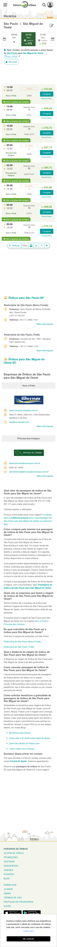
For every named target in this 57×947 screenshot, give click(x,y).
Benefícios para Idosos (19, 732)
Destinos (9, 861)
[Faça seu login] (50, 4)
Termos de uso (13, 897)
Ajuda (7, 906)
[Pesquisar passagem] (44, 4)
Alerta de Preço (14, 853)
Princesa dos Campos (14, 624)
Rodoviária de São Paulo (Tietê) (19, 646)
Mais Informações (45, 323)
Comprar (47, 94)
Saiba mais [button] (28, 931)
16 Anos (8, 889)
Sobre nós (10, 884)
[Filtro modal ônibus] (31, 245)
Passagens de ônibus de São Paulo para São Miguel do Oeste (28, 586)
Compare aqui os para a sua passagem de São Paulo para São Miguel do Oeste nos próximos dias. (28, 519)
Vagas (7, 893)
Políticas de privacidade (18, 901)
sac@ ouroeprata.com (19, 421)
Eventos (9, 874)
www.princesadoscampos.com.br (24, 463)
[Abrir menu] (5, 4)
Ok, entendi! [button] (28, 939)
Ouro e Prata (41, 620)
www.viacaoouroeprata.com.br (23, 410)
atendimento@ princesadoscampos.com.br (29, 471)
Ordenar (15, 245)
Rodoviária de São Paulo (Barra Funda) (22, 641)
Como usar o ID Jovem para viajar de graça (29, 738)
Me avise (12, 61)
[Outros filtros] (47, 245)
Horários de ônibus (16, 848)
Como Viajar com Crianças (21, 748)
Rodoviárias (11, 865)
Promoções (11, 857)
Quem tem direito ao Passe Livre (24, 743)
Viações (8, 869)
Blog (6, 878)
